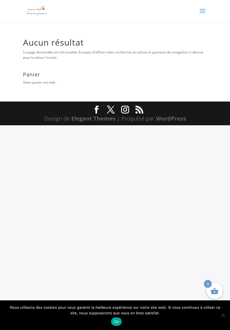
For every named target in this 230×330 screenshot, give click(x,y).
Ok (116, 321)
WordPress (171, 118)
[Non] (223, 315)
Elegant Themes (93, 118)
